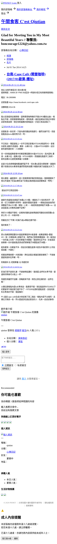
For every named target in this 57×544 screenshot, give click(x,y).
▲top (3, 346)
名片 (9, 62)
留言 (24, 330)
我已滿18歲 (6, 538)
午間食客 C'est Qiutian (23, 21)
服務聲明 (29, 506)
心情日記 (23, 50)
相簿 (9, 56)
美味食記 (22, 338)
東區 (20, 341)
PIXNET (13, 503)
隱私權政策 (49, 503)
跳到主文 (5, 29)
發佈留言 (5, 369)
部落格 (10, 59)
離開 (16, 538)
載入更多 (5, 352)
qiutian (4, 315)
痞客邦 (18, 330)
